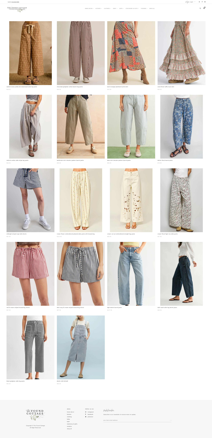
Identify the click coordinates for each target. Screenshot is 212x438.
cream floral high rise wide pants (168, 234)
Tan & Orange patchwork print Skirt (117, 86)
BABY (114, 8)
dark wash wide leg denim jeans (167, 307)
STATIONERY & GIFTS (132, 8)
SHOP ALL (152, 8)
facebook (90, 414)
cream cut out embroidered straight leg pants (121, 234)
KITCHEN (98, 8)
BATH (120, 8)
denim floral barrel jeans (165, 160)
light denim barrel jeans (114, 307)
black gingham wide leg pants (16, 381)
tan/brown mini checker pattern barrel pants (70, 160)
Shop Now (189, 1)
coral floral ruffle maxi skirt (166, 86)
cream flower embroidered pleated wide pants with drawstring (76, 234)
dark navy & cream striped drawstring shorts (70, 307)
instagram (91, 412)
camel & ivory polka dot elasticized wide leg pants (22, 86)
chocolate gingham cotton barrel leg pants (70, 86)
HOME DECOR (88, 8)
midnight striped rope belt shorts (16, 234)
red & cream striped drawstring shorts (18, 307)
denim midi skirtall (62, 381)
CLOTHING (107, 8)
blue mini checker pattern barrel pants (119, 160)
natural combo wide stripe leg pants (17, 160)
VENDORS (143, 8)
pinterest (90, 416)
